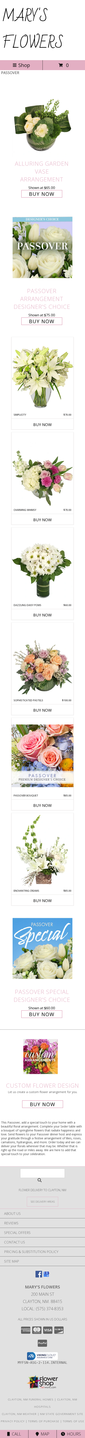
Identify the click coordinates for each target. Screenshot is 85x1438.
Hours (73, 1434)
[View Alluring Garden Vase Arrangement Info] (42, 120)
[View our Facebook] (38, 1276)
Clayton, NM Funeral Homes (31, 1399)
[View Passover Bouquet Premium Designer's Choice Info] (42, 755)
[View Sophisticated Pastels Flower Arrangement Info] (42, 660)
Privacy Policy (13, 1421)
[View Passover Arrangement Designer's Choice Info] (42, 248)
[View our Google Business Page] (46, 1276)
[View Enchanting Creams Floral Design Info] (42, 851)
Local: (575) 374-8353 (42, 1308)
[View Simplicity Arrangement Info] (42, 375)
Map (44, 1434)
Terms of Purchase (43, 1421)
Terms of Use (73, 1421)
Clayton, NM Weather (19, 1414)
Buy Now (41, 193)
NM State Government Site (61, 1414)
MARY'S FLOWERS (33, 29)
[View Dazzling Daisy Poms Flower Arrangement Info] (42, 565)
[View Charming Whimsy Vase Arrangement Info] (42, 470)
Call (15, 1434)
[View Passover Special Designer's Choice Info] (42, 948)
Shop (24, 65)
